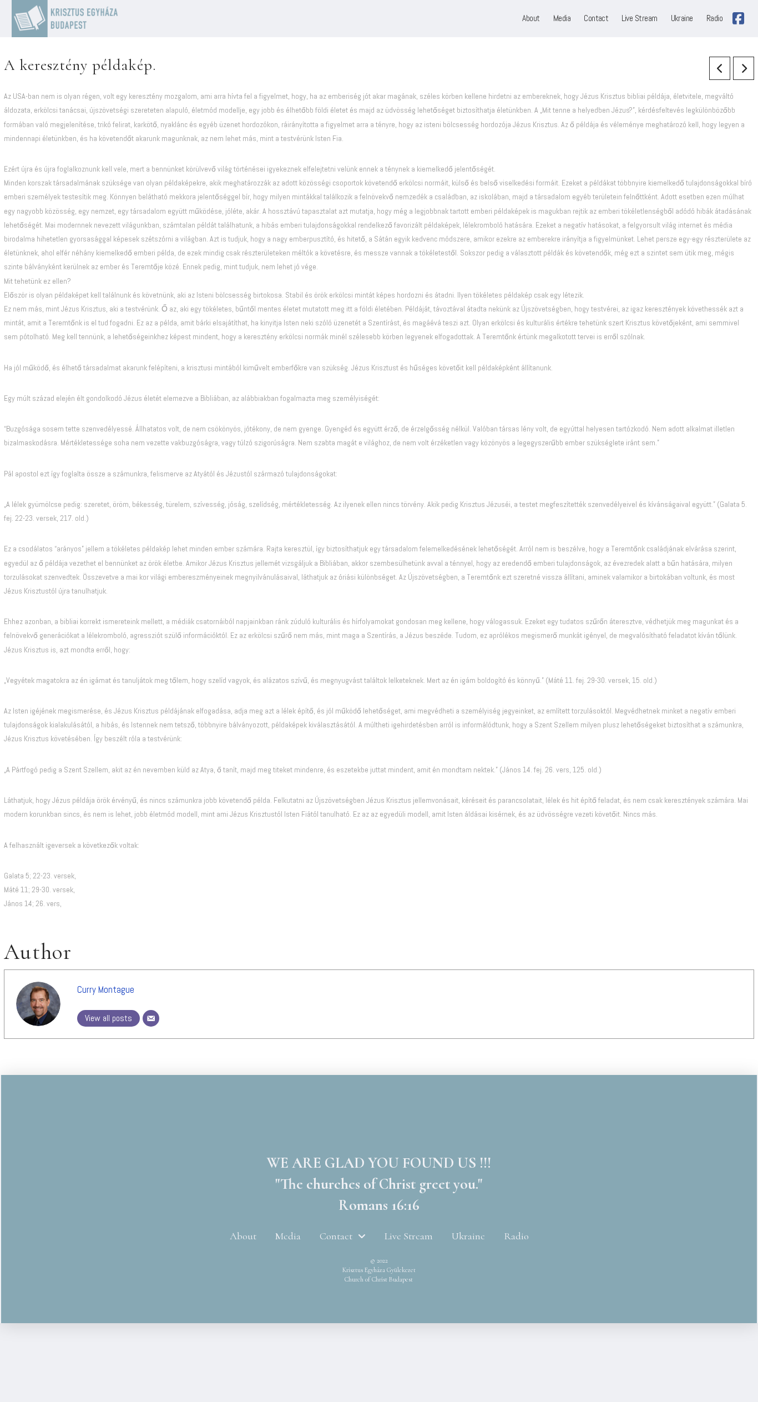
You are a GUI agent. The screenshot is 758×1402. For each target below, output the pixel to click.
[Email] (151, 1018)
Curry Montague (105, 990)
